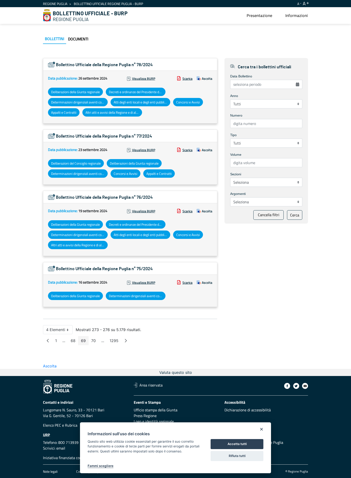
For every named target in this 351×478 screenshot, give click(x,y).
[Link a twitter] (296, 386)
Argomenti (238, 193)
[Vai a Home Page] (47, 15)
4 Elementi (59, 330)
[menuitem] (259, 15)
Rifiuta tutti (237, 456)
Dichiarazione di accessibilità (247, 410)
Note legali (50, 471)
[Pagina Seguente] (126, 340)
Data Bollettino (241, 76)
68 (74, 341)
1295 (115, 341)
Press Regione (145, 416)
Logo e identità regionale (154, 421)
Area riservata (151, 385)
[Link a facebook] (287, 386)
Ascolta (207, 78)
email (60, 448)
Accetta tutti (237, 444)
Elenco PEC (52, 425)
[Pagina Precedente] (48, 340)
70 (95, 341)
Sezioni (235, 174)
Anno (234, 95)
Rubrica (71, 425)
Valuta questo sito (175, 372)
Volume (235, 154)
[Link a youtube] (305, 386)
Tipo (233, 135)
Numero (236, 115)
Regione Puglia (55, 3)
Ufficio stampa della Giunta (155, 410)
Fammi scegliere (100, 466)
